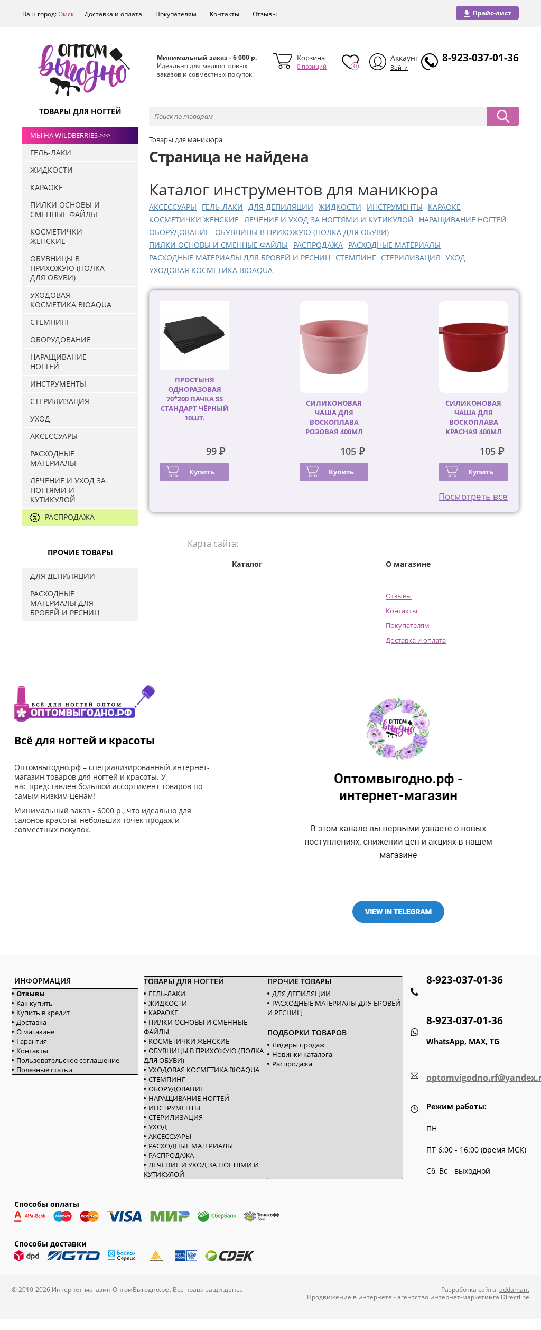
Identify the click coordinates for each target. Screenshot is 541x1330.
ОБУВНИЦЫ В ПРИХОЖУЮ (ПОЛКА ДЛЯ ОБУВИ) (302, 232)
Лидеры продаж (298, 1045)
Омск (66, 14)
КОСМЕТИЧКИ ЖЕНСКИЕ (194, 219)
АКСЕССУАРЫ (173, 207)
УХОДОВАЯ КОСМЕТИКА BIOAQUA (211, 270)
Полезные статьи (44, 1069)
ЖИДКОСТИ (340, 207)
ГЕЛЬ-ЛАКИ (222, 207)
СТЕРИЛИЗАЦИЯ (410, 257)
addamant (514, 1289)
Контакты (224, 14)
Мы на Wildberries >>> (70, 135)
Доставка (31, 1022)
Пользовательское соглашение (67, 1060)
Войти (399, 67)
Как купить (34, 1003)
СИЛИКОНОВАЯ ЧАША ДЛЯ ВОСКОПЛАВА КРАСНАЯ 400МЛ (473, 417)
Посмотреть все (473, 496)
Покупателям (176, 14)
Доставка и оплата (113, 14)
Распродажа (292, 1064)
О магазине (35, 1031)
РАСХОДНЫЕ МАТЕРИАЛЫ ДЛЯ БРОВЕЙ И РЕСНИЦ (239, 257)
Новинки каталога (302, 1054)
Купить (201, 471)
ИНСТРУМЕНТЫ (395, 207)
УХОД (455, 257)
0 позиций (312, 66)
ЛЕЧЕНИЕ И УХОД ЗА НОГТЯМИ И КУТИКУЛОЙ (329, 219)
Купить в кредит (43, 1012)
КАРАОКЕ (444, 207)
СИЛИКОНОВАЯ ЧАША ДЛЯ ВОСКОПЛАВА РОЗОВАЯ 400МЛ (334, 417)
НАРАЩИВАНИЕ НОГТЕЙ (463, 219)
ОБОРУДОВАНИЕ (179, 232)
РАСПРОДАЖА (318, 245)
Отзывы (265, 14)
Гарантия (31, 1041)
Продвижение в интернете (349, 1296)
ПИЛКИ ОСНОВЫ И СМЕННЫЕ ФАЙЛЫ (218, 245)
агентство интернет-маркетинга (448, 1296)
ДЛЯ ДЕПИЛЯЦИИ (280, 207)
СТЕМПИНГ (355, 257)
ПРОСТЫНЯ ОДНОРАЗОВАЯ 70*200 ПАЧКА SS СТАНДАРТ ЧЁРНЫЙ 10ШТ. (195, 399)
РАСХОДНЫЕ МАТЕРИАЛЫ (394, 245)
